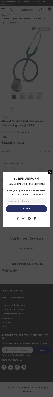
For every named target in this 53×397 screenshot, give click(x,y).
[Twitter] (23, 218)
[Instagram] (29, 218)
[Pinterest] (35, 218)
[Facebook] (18, 218)
